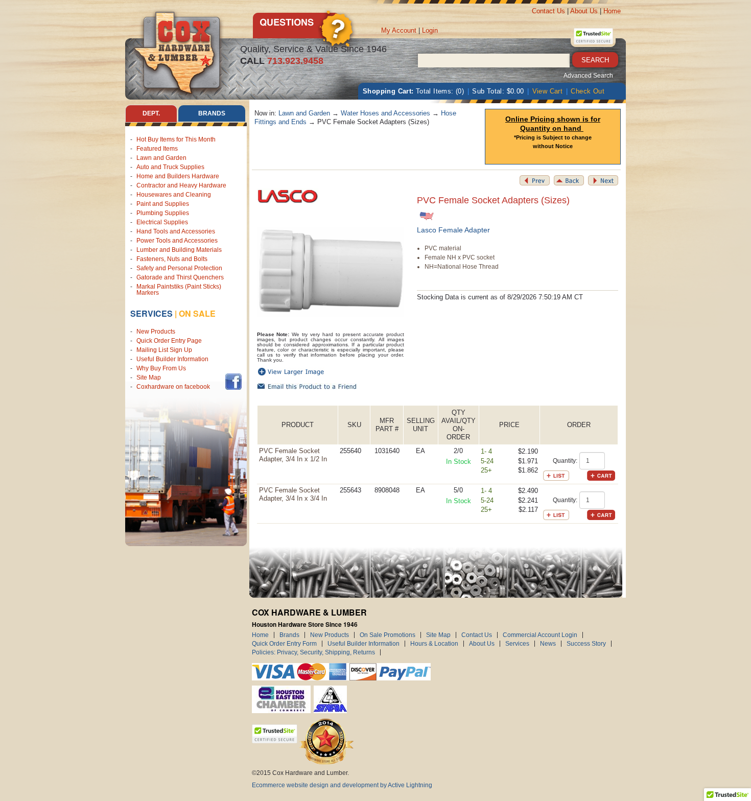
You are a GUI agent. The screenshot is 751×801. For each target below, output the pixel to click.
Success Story (586, 643)
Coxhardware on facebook (174, 386)
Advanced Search (588, 75)
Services (151, 313)
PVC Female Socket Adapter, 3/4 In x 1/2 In (293, 455)
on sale (197, 313)
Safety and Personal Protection (179, 268)
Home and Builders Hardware (177, 176)
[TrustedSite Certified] (593, 36)
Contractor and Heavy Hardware (181, 185)
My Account (398, 30)
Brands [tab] (211, 113)
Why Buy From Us (161, 368)
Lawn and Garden (161, 157)
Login (430, 30)
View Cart (547, 91)
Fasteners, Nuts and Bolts (171, 259)
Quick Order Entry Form (284, 643)
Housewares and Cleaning (173, 194)
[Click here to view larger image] (331, 271)
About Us (584, 11)
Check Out (587, 91)
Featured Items (157, 148)
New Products (155, 331)
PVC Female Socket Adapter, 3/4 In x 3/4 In (293, 494)
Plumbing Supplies (162, 213)
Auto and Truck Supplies (170, 167)
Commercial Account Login (540, 635)
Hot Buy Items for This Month (176, 139)
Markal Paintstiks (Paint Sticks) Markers (178, 289)
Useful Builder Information (172, 359)
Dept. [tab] (151, 113)
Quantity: (565, 460)
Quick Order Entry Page (169, 340)
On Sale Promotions (387, 635)
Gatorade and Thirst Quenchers (180, 277)
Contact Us (548, 11)
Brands (289, 635)
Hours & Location (434, 643)
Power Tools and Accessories (177, 240)
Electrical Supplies (162, 222)
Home (612, 11)
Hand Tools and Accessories (175, 231)
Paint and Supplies (162, 203)
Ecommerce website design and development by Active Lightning (342, 785)
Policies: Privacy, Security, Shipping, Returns (313, 652)
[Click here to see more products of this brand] (287, 195)
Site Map (148, 377)
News (548, 643)
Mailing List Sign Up (164, 350)
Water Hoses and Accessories (385, 113)
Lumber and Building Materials (179, 249)
